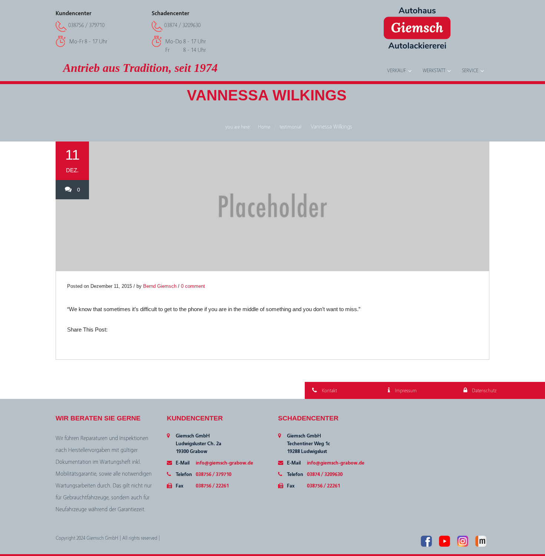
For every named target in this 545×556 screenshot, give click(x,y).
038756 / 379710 (86, 25)
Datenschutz (483, 391)
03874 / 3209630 (182, 25)
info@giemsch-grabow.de (224, 463)
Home (264, 127)
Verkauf (396, 71)
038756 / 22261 (212, 486)
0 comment (193, 286)
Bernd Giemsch (159, 286)
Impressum (405, 391)
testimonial (290, 127)
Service (470, 71)
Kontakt (329, 391)
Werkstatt (434, 71)
